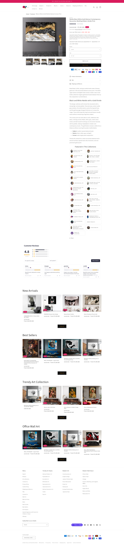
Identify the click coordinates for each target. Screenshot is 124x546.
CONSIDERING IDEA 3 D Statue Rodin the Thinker (31, 316)
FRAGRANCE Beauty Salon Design (51, 314)
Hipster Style (86, 476)
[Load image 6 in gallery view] (51, 61)
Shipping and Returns (28, 489)
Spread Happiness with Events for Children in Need (30, 513)
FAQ (23, 491)
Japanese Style (66, 491)
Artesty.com (27, 542)
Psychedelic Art (46, 476)
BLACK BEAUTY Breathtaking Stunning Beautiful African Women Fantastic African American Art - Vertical (31, 362)
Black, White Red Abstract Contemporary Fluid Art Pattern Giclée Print (92, 451)
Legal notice (69, 542)
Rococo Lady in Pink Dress (49, 407)
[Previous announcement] (23, 1)
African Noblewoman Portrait (90, 407)
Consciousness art (67, 474)
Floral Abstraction (67, 481)
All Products (25, 509)
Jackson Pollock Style (68, 479)
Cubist (44, 491)
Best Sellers (25, 507)
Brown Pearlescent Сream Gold (90, 314)
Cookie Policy (26, 486)
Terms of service (55, 542)
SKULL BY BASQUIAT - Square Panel (51, 360)
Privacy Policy (26, 484)
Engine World (86, 488)
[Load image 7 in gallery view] (59, 61)
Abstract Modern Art (47, 474)
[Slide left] (24, 61)
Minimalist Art (46, 481)
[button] (93, 7)
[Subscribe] (46, 524)
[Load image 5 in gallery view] (44, 61)
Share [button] (72, 238)
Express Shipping (78, 29)
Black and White (86, 491)
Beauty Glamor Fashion (69, 314)
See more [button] (95, 275)
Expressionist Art (46, 484)
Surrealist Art (46, 479)
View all (62, 326)
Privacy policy (48, 542)
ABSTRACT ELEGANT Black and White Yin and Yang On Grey (72, 359)
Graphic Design (66, 476)
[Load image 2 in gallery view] (36, 61)
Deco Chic (85, 486)
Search (24, 474)
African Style (85, 474)
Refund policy (41, 542)
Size (70, 53)
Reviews (24, 476)
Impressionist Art (47, 486)
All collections (26, 479)
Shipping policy (63, 542)
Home (27, 14)
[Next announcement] (101, 1)
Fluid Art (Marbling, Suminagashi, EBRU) (90, 482)
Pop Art (44, 494)
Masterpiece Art (86, 493)
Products (32, 14)
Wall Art (24, 497)
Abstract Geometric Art (48, 489)
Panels (71, 46)
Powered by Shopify (34, 542)
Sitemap (24, 516)
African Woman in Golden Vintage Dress (71, 408)
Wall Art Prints (26, 499)
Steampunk (65, 486)
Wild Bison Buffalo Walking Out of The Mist (91, 359)
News (24, 502)
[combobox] (53, 260)
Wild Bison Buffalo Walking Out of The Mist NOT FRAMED (31, 406)
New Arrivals (25, 504)
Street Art (65, 484)
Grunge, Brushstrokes (68, 489)
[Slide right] (64, 61)
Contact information (77, 542)
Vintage (84, 479)
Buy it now (85, 65)
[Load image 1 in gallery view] (29, 61)
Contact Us (25, 481)
